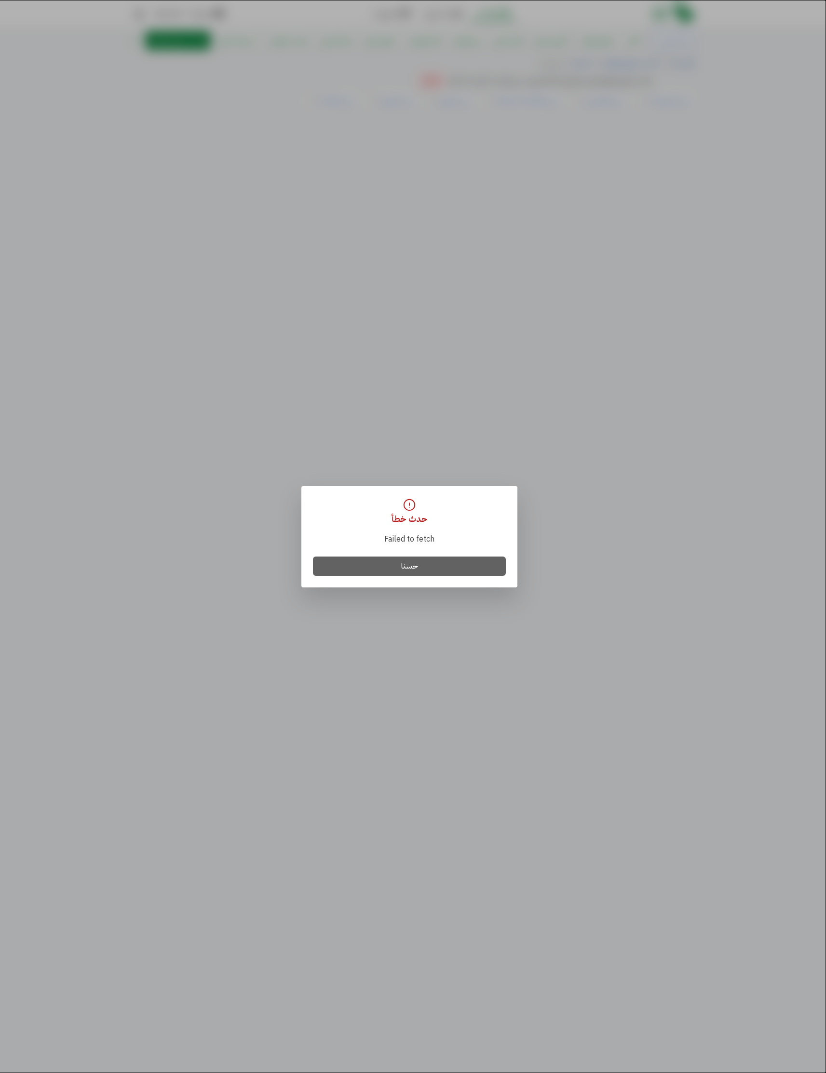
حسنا (409, 566)
